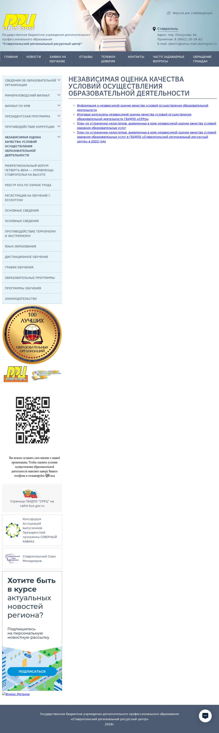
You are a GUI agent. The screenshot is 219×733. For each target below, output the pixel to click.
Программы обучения (23, 288)
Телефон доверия (108, 58)
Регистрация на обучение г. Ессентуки (27, 197)
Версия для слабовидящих (192, 13)
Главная (11, 56)
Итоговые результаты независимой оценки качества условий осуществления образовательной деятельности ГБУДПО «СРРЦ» (134, 116)
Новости (33, 56)
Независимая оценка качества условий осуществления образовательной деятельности (23, 146)
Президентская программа (27, 116)
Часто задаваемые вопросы (168, 58)
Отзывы (86, 56)
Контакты (136, 56)
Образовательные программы (30, 277)
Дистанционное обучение (26, 257)
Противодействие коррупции (29, 126)
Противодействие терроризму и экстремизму (30, 233)
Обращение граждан (202, 58)
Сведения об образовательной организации (30, 82)
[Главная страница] (19, 22)
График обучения (19, 267)
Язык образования (20, 246)
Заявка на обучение (57, 58)
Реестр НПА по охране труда (28, 185)
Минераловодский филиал (27, 95)
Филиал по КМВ (17, 106)
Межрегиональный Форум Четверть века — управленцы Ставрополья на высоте (29, 170)
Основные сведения (22, 210)
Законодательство (21, 298)
